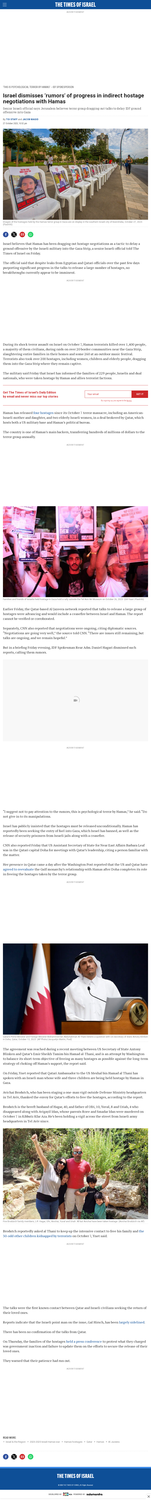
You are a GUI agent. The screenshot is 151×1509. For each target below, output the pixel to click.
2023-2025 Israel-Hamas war (45, 1441)
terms (129, 401)
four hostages (43, 412)
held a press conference (84, 1341)
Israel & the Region (16, 1441)
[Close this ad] (148, 1496)
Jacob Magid (30, 119)
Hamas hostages (73, 1441)
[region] (75, 48)
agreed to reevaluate (18, 869)
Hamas (100, 1441)
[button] (4, 4)
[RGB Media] (67, 1495)
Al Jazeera (114, 1441)
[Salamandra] (94, 1495)
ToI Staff (11, 119)
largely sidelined (131, 1322)
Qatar (89, 1441)
